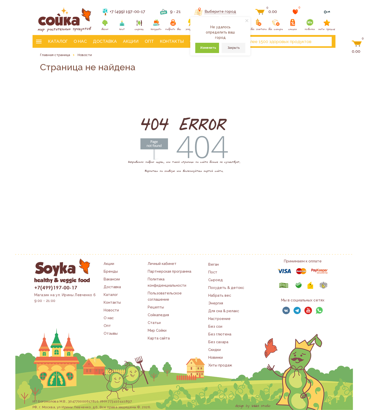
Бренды (111, 271)
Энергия (215, 303)
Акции (131, 41)
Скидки (214, 349)
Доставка (105, 41)
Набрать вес (219, 295)
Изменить (208, 48)
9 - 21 (175, 11)
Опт (149, 41)
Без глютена (219, 334)
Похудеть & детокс (226, 287)
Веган (213, 264)
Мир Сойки (157, 330)
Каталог (58, 41)
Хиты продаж (220, 365)
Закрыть (234, 48)
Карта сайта (159, 338)
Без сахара (218, 342)
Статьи (154, 322)
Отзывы (111, 333)
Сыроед (215, 280)
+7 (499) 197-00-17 (127, 11)
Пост (212, 272)
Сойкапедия (158, 315)
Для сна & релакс (223, 311)
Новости (111, 310)
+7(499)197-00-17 (55, 287)
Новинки (215, 357)
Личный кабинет (162, 263)
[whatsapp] (319, 310)
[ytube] (308, 310)
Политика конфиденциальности (167, 282)
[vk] (286, 310)
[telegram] (297, 310)
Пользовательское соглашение (165, 296)
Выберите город (220, 11)
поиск (323, 41)
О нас (80, 41)
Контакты (172, 41)
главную (169, 171)
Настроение (219, 318)
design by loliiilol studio (252, 405)
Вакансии (112, 279)
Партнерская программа (169, 271)
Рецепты (156, 307)
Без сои (215, 326)
